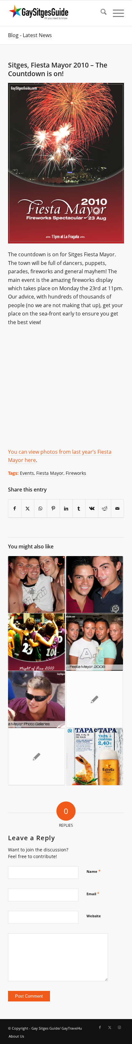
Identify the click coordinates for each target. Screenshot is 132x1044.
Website (94, 915)
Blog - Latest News (30, 35)
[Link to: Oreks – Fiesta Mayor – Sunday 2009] (94, 584)
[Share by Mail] (117, 508)
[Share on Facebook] (14, 508)
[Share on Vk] (92, 508)
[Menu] (115, 13)
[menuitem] (100, 13)
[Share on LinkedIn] (66, 508)
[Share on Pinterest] (53, 508)
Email (93, 894)
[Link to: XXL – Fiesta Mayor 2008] (94, 642)
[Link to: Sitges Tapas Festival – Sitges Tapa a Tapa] (94, 756)
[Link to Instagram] (119, 1027)
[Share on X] (27, 508)
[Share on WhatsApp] (40, 508)
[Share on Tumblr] (79, 508)
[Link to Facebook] (100, 1027)
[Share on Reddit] (104, 508)
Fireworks (76, 473)
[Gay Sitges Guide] (54, 13)
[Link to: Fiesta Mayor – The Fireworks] (94, 699)
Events (27, 473)
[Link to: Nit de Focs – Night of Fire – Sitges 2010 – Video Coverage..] (36, 642)
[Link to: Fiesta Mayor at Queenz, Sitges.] (36, 584)
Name (94, 871)
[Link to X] (109, 1027)
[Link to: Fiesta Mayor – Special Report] (36, 699)
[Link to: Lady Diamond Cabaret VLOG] (36, 756)
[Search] (100, 13)
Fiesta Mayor (49, 473)
